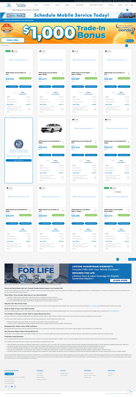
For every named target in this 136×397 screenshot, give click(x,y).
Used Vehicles (40, 375)
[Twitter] (8, 386)
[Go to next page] (131, 45)
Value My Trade (87, 377)
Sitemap (26, 393)
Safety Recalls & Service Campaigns (45, 393)
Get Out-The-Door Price (26, 78)
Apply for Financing (88, 373)
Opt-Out (54, 393)
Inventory (40, 371)
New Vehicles (40, 373)
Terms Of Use (21, 393)
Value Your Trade (13, 86)
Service (62, 371)
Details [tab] (14, 92)
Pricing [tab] (22, 92)
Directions (110, 375)
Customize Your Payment (25, 86)
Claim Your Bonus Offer (19, 160)
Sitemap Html (30, 393)
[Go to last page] (134, 45)
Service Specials (64, 375)
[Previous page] (3, 33)
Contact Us (10, 374)
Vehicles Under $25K (41, 379)
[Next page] (132, 33)
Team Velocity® (113, 393)
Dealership (111, 371)
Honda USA (59, 393)
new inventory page (94, 306)
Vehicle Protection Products (90, 375)
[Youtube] (11, 386)
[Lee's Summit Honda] (16, 5)
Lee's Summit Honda (8, 393)
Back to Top (132, 259)
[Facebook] (5, 386)
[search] (132, 5)
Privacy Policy (15, 393)
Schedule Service (64, 373)
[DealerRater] (14, 386)
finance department (114, 311)
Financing (87, 371)
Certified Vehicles (40, 377)
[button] (14, 51)
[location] (113, 1)
